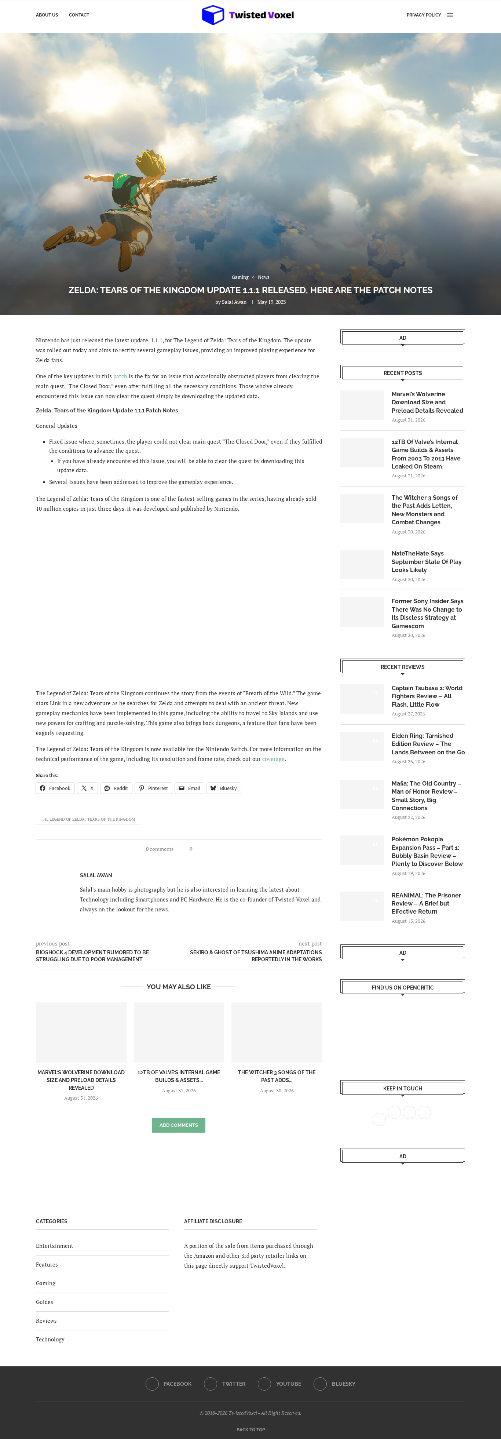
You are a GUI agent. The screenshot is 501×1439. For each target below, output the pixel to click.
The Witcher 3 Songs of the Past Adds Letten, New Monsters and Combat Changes (425, 510)
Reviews (46, 1320)
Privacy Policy (424, 15)
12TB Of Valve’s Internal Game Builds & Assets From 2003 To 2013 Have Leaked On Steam (426, 454)
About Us (47, 15)
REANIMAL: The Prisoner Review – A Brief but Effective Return (426, 903)
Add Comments (179, 1125)
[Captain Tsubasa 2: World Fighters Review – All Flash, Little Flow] (362, 699)
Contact (79, 15)
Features (47, 1264)
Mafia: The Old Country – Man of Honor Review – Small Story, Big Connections (426, 796)
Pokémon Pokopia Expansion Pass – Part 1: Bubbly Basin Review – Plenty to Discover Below (427, 851)
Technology (50, 1339)
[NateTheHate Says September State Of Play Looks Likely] (362, 564)
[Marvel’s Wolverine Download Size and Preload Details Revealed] (81, 1032)
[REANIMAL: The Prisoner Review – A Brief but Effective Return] (362, 906)
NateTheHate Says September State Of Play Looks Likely (427, 561)
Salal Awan (234, 301)
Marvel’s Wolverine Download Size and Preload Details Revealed (81, 1080)
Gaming (45, 1283)
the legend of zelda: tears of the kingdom (88, 819)
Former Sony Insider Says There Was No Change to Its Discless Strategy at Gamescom (428, 613)
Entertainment (54, 1245)
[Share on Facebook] (200, 848)
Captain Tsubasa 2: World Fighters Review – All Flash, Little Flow (427, 696)
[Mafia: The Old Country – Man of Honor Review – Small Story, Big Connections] (362, 794)
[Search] (461, 15)
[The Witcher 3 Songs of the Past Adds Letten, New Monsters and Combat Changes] (276, 1032)
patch (120, 376)
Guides (44, 1301)
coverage (273, 758)
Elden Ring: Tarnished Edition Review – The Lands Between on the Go (428, 744)
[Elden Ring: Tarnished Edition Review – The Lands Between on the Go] (362, 746)
